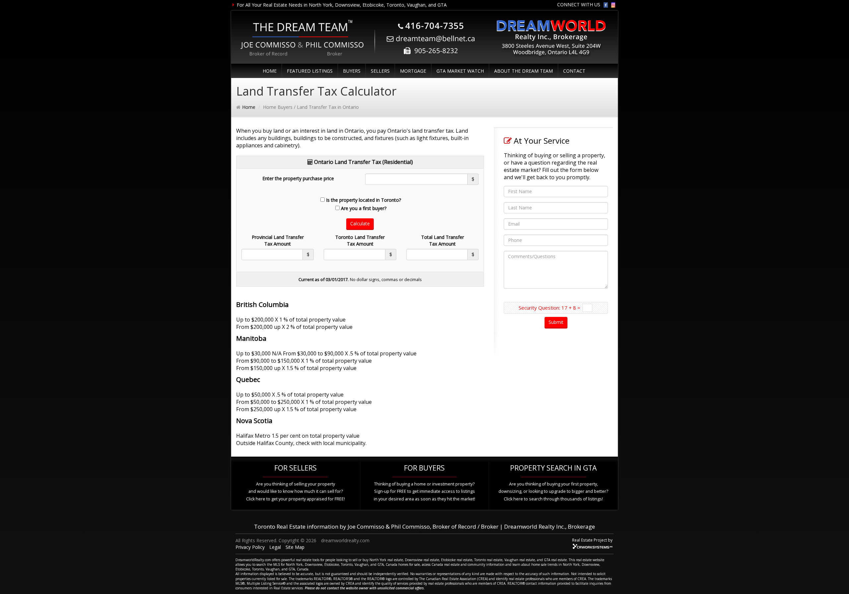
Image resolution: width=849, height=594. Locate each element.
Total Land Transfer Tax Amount (442, 240)
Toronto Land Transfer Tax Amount (360, 240)
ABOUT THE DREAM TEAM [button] (523, 71)
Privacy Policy (250, 547)
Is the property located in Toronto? (363, 200)
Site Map (295, 547)
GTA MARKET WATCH (460, 71)
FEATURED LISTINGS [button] (310, 71)
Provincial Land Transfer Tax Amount (278, 240)
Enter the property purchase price (298, 178)
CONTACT (574, 71)
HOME (270, 71)
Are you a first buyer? (363, 208)
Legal (275, 547)
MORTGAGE (413, 71)
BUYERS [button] (351, 71)
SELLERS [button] (380, 71)
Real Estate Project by (592, 540)
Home (248, 107)
